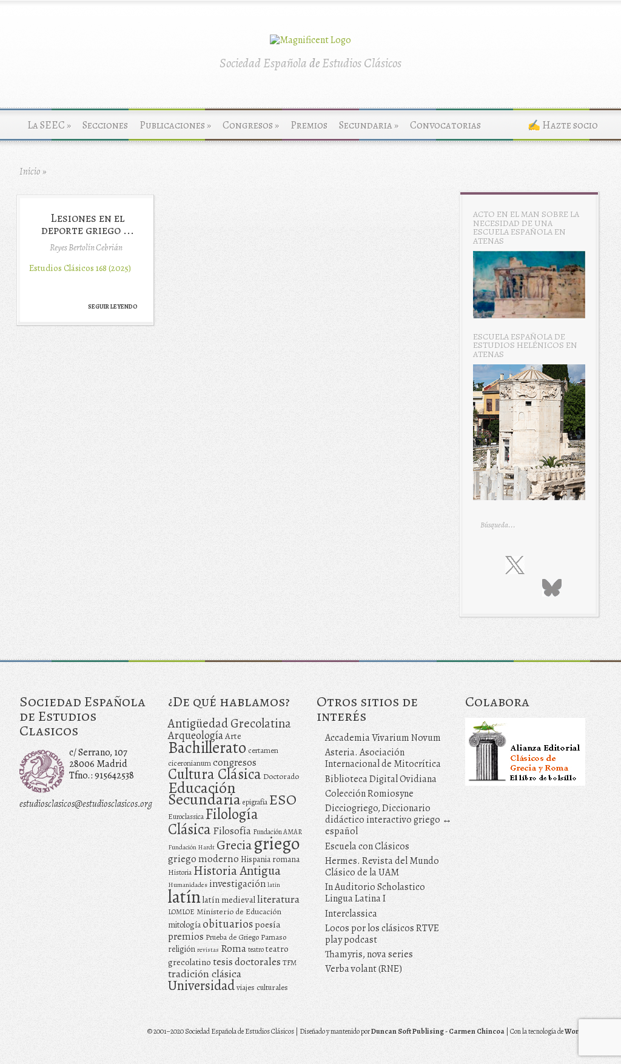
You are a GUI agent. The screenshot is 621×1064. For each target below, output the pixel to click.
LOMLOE (181, 912)
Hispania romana (270, 859)
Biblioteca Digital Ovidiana (381, 779)
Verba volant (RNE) (363, 968)
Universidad (201, 985)
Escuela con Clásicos (367, 846)
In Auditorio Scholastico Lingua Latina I (375, 892)
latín (184, 897)
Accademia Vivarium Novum (383, 737)
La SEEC (49, 125)
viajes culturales (262, 987)
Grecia (234, 844)
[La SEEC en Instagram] (541, 564)
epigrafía (255, 802)
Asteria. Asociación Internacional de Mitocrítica (383, 758)
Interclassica (351, 913)
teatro (256, 949)
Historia (180, 872)
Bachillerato (207, 747)
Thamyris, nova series (369, 954)
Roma (233, 948)
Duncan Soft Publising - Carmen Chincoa (438, 1031)
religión (181, 949)
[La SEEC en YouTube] (564, 564)
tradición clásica (204, 973)
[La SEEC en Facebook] (489, 564)
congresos (235, 762)
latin (273, 884)
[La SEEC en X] (515, 565)
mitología (184, 925)
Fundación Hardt (191, 847)
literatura (278, 899)
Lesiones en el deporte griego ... (87, 224)
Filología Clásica (213, 821)
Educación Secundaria (204, 793)
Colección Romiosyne (369, 793)
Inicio (30, 171)
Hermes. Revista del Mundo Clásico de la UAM (382, 866)
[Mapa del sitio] (525, 587)
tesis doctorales (247, 961)
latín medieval (229, 900)
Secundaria (368, 125)
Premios (308, 125)
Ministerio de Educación (238, 911)
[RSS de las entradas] (502, 587)
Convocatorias (445, 125)
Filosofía (232, 831)
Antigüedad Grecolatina (229, 723)
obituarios (228, 923)
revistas (208, 949)
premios (186, 936)
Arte (233, 736)
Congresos (251, 125)
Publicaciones (175, 125)
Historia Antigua (237, 870)
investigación (237, 884)
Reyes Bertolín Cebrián (86, 247)
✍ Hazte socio (563, 125)
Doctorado (281, 776)
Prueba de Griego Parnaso (246, 937)
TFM (290, 962)
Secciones (105, 125)
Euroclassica (186, 816)
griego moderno (203, 859)
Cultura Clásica (214, 774)
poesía (268, 924)
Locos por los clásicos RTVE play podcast (382, 934)
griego (276, 843)
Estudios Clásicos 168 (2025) (80, 268)
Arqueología (195, 735)
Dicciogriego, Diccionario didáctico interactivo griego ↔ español (388, 819)
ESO (283, 799)
